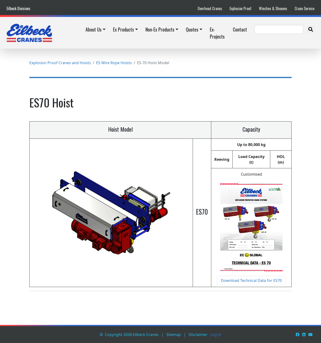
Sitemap (173, 334)
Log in (215, 334)
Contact (240, 29)
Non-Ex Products (159, 29)
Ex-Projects (217, 33)
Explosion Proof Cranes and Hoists (60, 62)
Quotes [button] (192, 29)
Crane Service (304, 8)
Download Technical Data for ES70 (251, 280)
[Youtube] (310, 334)
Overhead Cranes (210, 8)
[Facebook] (297, 334)
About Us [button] (94, 29)
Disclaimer (198, 334)
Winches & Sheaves (273, 8)
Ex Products (123, 29)
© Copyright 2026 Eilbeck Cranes (129, 334)
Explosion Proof (240, 8)
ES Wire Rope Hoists (114, 62)
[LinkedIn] (303, 334)
